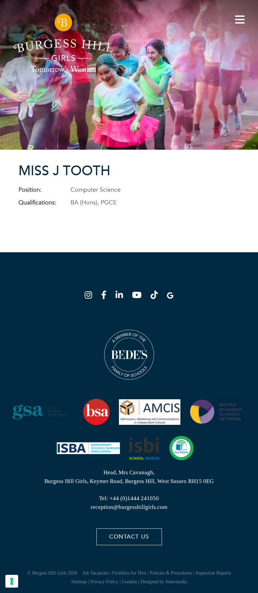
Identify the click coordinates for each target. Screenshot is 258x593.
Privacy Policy (104, 581)
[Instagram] (90, 296)
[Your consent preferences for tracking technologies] (11, 581)
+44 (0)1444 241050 (134, 498)
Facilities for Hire (129, 573)
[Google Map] (170, 296)
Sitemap (79, 581)
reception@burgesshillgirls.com (129, 507)
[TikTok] (156, 296)
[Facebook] (106, 296)
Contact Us (129, 537)
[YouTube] (138, 296)
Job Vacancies (96, 573)
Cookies (129, 581)
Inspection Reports (213, 573)
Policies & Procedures (171, 573)
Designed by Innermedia (164, 581)
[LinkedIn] (121, 296)
